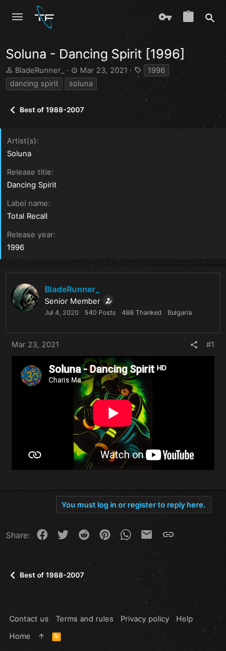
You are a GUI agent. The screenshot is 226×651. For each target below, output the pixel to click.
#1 (210, 344)
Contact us (29, 618)
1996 (156, 70)
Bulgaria (179, 312)
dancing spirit (34, 83)
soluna (81, 83)
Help (184, 618)
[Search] (210, 17)
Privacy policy (145, 618)
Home (20, 636)
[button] (17, 17)
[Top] (41, 636)
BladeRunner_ (39, 70)
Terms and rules (85, 618)
